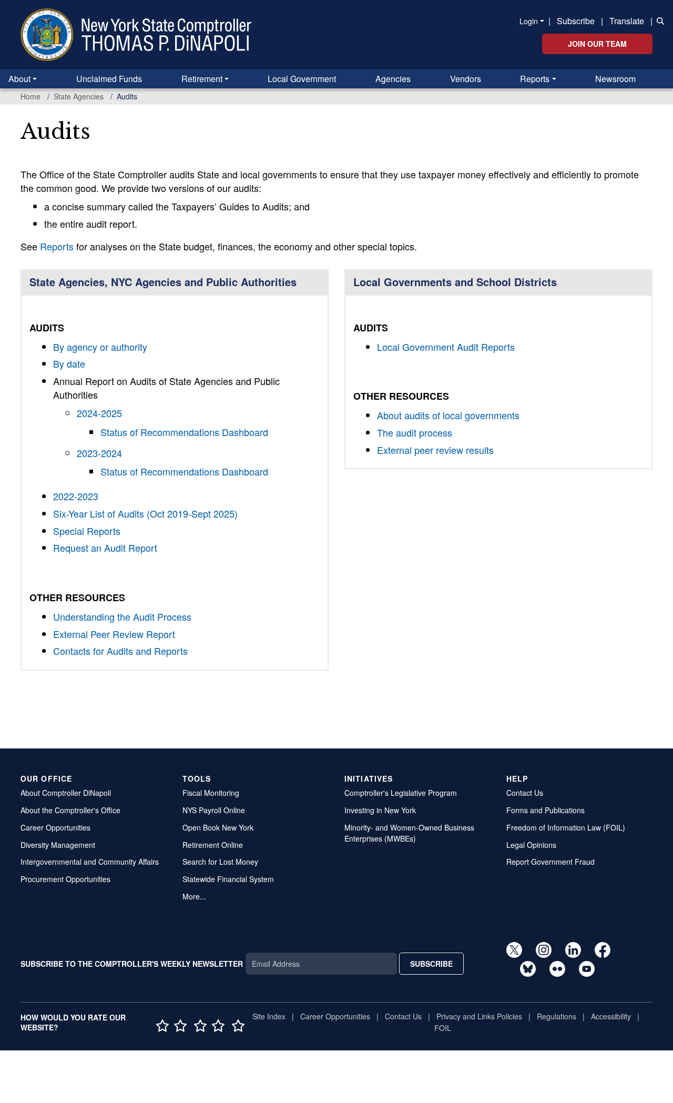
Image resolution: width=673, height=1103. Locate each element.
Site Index (268, 1016)
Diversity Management (58, 844)
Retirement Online (212, 844)
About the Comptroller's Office (70, 810)
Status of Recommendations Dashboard (184, 432)
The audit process (414, 432)
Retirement (201, 79)
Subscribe (576, 21)
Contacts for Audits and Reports (120, 650)
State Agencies (79, 96)
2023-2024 (99, 453)
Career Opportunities (55, 827)
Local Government (302, 79)
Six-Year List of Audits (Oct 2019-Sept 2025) (145, 513)
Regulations (556, 1016)
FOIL (442, 1028)
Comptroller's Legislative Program (400, 792)
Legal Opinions (531, 844)
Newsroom (615, 79)
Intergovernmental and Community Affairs (90, 861)
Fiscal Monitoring (210, 792)
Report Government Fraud (550, 861)
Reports (534, 79)
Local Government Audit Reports (446, 346)
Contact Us (524, 792)
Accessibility (611, 1016)
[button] (658, 20)
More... (194, 896)
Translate (626, 21)
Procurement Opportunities (65, 879)
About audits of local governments (448, 415)
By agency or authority (100, 346)
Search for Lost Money (220, 861)
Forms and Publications (545, 810)
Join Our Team (597, 43)
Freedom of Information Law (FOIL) (565, 827)
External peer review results (435, 450)
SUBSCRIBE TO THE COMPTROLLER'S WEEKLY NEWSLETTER (132, 963)
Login (528, 21)
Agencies (393, 79)
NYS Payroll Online (213, 810)
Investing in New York (380, 810)
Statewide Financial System (228, 879)
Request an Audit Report (105, 547)
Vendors (465, 79)
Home (30, 96)
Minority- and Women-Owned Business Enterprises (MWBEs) (409, 833)
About (19, 79)
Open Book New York (217, 827)
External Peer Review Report (114, 634)
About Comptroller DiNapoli (66, 792)
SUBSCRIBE (431, 963)
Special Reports (86, 531)
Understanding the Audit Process (122, 616)
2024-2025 (99, 413)
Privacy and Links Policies (479, 1016)
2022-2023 (75, 496)
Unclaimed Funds (109, 79)
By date (69, 363)
